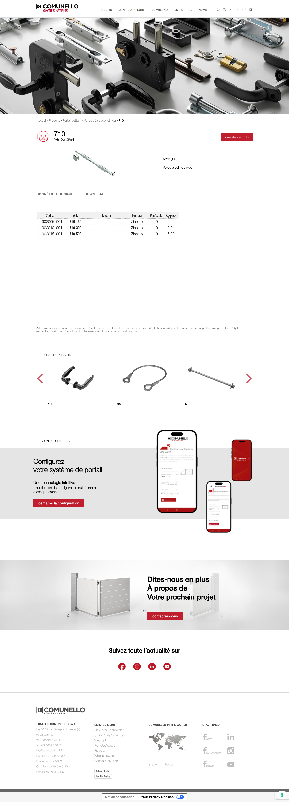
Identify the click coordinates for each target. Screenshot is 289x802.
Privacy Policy (103, 771)
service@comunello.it (128, 331)
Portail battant (72, 120)
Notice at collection (119, 797)
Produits (54, 120)
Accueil (41, 120)
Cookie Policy (103, 776)
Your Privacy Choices (157, 797)
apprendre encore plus (237, 137)
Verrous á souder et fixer (100, 120)
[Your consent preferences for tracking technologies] (282, 795)
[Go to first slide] (248, 378)
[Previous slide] (40, 378)
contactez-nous (165, 616)
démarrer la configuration (58, 503)
